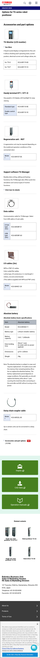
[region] (20, 639)
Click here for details (12, 190)
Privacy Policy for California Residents (13, 648)
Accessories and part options (17, 442)
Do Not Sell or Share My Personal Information (20, 654)
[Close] (37, 624)
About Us (5, 606)
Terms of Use (7, 617)
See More (8, 47)
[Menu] (36, 2)
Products (5, 611)
